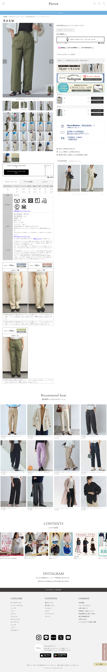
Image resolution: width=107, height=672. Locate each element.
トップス (13, 608)
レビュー (45, 182)
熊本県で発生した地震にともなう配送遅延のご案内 (73, 154)
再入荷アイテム (49, 605)
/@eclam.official (63, 581)
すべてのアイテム (16, 602)
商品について (37, 238)
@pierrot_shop (43, 581)
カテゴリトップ (14, 16)
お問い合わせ (83, 619)
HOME (5, 16)
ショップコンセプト (85, 605)
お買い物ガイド (83, 608)
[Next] (105, 544)
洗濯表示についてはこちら (22, 211)
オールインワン (15, 619)
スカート (13, 613)
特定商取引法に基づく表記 (87, 613)
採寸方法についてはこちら (22, 236)
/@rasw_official (53, 581)
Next (51, 61)
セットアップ (15, 622)
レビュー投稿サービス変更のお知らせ (69, 151)
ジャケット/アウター (17, 605)
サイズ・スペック (11, 182)
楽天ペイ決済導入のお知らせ (67, 148)
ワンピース (14, 616)
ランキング (48, 608)
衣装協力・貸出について (86, 611)
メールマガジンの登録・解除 (87, 622)
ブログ (47, 611)
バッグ (13, 627)
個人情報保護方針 (84, 616)
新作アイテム (49, 602)
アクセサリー (15, 630)
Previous (5, 61)
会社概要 (81, 602)
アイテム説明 (28, 182)
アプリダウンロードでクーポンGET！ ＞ (53, 13)
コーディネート (49, 613)
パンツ (22, 16)
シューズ (13, 625)
